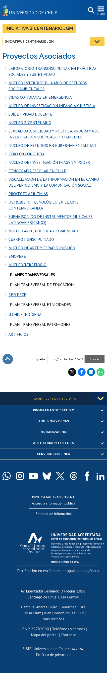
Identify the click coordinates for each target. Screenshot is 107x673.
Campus (27, 606)
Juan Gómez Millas (59, 612)
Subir (7, 359)
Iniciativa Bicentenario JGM (39, 28)
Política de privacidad (53, 654)
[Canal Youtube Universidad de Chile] (33, 476)
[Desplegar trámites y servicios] (100, 398)
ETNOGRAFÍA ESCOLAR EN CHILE (37, 170)
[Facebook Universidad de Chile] (87, 476)
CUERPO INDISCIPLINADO (31, 239)
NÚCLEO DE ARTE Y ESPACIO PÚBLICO (41, 247)
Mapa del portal (44, 634)
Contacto (68, 634)
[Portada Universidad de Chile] (31, 10)
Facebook (82, 372)
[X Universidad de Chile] (60, 476)
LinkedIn (91, 372)
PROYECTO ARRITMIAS (28, 193)
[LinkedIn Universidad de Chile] (100, 476)
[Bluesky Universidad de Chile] (47, 476)
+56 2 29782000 (34, 628)
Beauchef (68, 606)
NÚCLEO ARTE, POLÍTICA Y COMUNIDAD (43, 230)
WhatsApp (101, 372)
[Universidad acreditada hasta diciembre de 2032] (62, 547)
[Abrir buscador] (91, 10)
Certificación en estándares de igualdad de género (58, 570)
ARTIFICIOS (18, 334)
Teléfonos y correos (68, 628)
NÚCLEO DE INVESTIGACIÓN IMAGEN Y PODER (49, 162)
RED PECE (17, 294)
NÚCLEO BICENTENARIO (29, 122)
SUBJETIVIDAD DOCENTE (30, 114)
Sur (81, 612)
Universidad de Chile (50, 648)
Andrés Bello (46, 606)
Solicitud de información (54, 513)
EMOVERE (17, 256)
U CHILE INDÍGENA (24, 314)
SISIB (27, 648)
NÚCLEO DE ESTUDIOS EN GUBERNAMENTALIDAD (52, 145)
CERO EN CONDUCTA (26, 153)
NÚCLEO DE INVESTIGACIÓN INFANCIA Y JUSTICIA (51, 105)
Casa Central (68, 596)
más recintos (53, 618)
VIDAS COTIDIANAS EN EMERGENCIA (40, 97)
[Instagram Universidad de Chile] (20, 476)
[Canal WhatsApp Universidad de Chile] (6, 476)
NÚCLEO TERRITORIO (27, 264)
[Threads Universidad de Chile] (73, 476)
